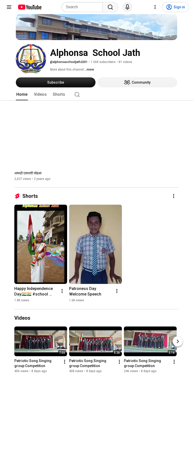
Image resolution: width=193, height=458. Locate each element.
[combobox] (83, 7)
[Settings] (155, 7)
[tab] (22, 94)
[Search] (110, 7)
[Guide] (9, 7)
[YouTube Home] (29, 7)
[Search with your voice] (127, 7)
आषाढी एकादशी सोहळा (27, 173)
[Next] (178, 342)
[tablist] (96, 94)
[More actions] (174, 196)
